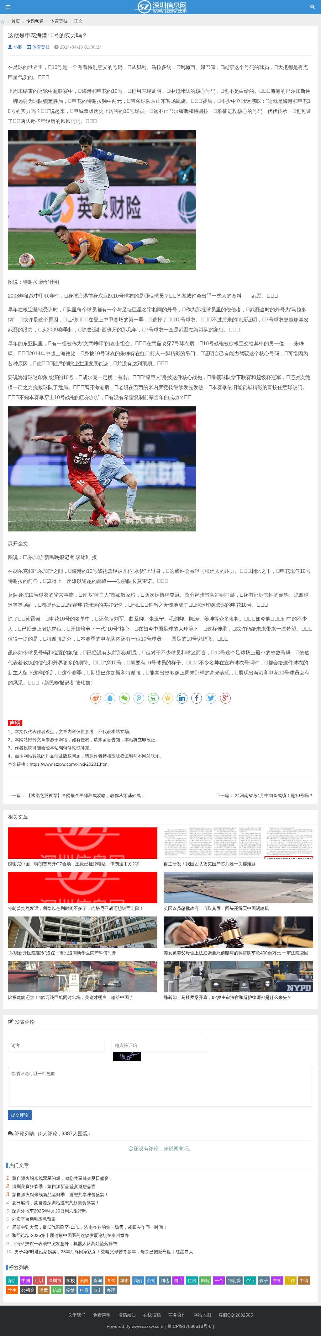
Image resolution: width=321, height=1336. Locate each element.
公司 (151, 1280)
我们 (138, 1280)
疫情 (70, 1290)
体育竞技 (59, 21)
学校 (70, 1280)
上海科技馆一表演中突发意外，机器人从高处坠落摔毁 (64, 1243)
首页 (15, 21)
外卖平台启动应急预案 (34, 1219)
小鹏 (17, 47)
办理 (111, 1290)
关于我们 (77, 1315)
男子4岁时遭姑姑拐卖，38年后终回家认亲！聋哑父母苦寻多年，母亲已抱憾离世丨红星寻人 (103, 1251)
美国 (84, 1280)
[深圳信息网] (2, 21)
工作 (290, 1280)
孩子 (263, 1280)
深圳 (12, 1280)
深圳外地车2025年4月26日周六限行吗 (49, 1210)
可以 (39, 1280)
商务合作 (177, 1315)
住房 (191, 1280)
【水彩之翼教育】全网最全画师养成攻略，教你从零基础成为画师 (90, 795)
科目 (84, 1290)
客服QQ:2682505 (235, 1315)
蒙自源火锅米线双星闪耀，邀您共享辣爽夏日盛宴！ (62, 1178)
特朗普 (234, 1280)
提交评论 (20, 1114)
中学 (277, 1280)
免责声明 (102, 1315)
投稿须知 (127, 1315)
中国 (25, 1280)
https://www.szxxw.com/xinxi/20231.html (69, 764)
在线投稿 (152, 1315)
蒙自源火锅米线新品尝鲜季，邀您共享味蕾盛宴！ (60, 1194)
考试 (111, 1280)
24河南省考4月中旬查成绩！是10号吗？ (274, 795)
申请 (304, 1280)
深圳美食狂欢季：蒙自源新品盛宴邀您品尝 (54, 1186)
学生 (12, 1290)
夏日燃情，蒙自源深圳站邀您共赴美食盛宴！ (56, 1202)
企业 (250, 1280)
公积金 (27, 1290)
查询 (97, 1280)
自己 (178, 1280)
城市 (124, 1280)
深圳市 (54, 1280)
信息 (57, 1290)
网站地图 (202, 1315)
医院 (205, 1280)
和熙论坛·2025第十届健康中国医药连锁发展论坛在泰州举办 (70, 1235)
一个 (218, 1280)
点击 (97, 1290)
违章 (43, 1290)
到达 (164, 1280)
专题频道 (35, 21)
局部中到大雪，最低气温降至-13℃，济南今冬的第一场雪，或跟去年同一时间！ (89, 1227)
